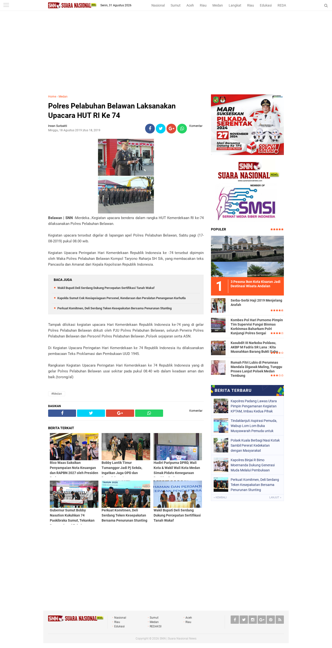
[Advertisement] (166, 58)
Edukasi (266, 5)
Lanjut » (275, 497)
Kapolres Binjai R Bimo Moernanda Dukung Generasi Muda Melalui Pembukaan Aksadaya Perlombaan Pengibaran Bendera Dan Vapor (254, 465)
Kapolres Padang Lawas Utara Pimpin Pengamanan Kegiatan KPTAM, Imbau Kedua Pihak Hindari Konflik (254, 406)
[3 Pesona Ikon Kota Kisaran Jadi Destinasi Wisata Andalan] (247, 256)
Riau (203, 5)
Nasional (158, 5)
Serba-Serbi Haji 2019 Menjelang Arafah (256, 302)
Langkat (235, 5)
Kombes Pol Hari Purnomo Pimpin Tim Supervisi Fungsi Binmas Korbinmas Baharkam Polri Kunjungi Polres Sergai (257, 326)
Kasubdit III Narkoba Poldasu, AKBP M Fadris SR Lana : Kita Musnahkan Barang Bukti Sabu (254, 347)
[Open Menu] (6, 5)
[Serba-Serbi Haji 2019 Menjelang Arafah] (218, 304)
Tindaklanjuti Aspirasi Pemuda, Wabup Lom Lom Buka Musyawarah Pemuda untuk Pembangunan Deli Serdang (254, 426)
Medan (217, 5)
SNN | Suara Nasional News (178, 638)
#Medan (56, 393)
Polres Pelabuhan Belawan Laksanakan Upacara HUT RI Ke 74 (112, 111)
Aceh (190, 5)
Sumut (176, 5)
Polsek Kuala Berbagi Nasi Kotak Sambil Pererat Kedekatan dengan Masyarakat (255, 445)
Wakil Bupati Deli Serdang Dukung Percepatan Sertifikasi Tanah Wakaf (106, 288)
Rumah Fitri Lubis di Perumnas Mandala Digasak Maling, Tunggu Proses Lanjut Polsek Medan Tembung (256, 369)
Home (52, 96)
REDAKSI (284, 5)
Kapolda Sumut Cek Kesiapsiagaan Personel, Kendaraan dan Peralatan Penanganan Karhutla (121, 298)
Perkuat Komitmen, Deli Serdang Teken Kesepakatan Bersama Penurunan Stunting (114, 308)
